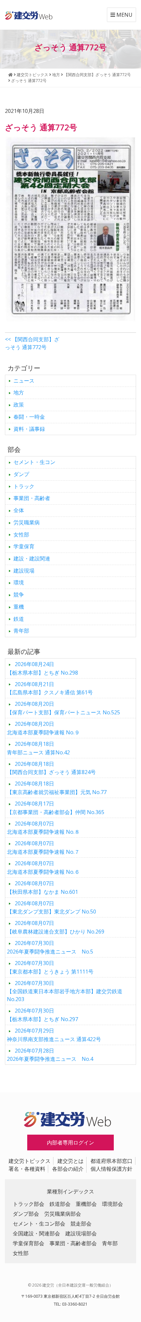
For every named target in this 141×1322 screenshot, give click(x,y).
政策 (18, 404)
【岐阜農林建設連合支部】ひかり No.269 (55, 927)
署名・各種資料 (27, 1168)
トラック (23, 486)
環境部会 (112, 1203)
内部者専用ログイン (70, 1142)
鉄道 (18, 618)
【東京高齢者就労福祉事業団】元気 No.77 (57, 788)
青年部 (21, 630)
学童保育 (23, 546)
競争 (18, 594)
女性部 (21, 534)
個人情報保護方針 (111, 1168)
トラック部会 (28, 1203)
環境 (18, 582)
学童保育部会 (28, 1243)
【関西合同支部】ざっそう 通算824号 (51, 768)
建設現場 (23, 570)
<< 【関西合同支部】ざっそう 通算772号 (32, 343)
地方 (18, 392)
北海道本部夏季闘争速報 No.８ (43, 828)
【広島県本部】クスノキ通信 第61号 (50, 688)
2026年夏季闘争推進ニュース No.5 (50, 947)
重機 (18, 606)
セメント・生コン (34, 462)
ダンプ (21, 474)
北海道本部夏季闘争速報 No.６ (43, 867)
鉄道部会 (60, 1203)
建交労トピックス (29, 1161)
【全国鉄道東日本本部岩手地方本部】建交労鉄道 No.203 (64, 991)
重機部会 (86, 1203)
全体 (18, 510)
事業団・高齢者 (31, 498)
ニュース (23, 380)
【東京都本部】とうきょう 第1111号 (50, 967)
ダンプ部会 (26, 1213)
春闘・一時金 (29, 416)
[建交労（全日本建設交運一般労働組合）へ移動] (10, 74)
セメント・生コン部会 (39, 1223)
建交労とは (70, 1161)
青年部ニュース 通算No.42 (38, 748)
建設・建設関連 (31, 558)
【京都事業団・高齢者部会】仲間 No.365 (55, 808)
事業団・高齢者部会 (73, 1243)
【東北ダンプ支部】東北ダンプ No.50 (51, 907)
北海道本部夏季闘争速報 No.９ (43, 728)
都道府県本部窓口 (111, 1161)
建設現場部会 (81, 1233)
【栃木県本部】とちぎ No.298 (42, 668)
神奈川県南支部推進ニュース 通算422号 (54, 1035)
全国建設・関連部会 (36, 1233)
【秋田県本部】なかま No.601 (42, 887)
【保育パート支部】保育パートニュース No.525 (63, 708)
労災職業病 (26, 522)
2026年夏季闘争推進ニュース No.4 (50, 1055)
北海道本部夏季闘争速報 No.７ (43, 847)
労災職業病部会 (62, 1213)
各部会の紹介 (68, 1168)
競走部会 (80, 1223)
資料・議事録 (29, 428)
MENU (123, 14)
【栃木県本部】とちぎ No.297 (42, 1015)
